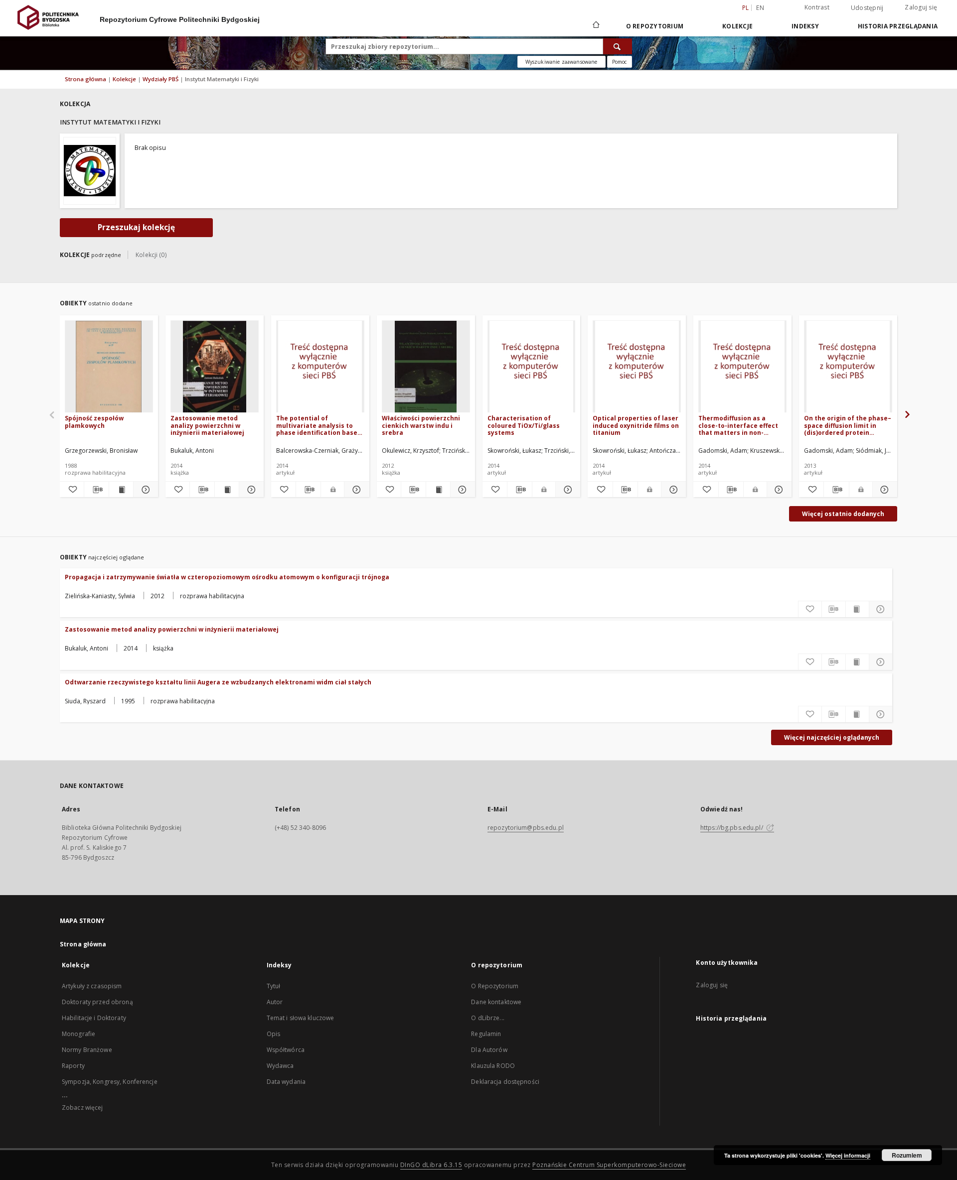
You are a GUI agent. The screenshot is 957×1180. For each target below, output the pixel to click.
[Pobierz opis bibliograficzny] (96, 489)
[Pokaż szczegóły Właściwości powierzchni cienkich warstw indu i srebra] (461, 489)
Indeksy (805, 26)
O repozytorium (655, 26)
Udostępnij (867, 8)
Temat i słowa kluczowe (300, 1018)
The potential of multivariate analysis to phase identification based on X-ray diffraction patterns (318, 425)
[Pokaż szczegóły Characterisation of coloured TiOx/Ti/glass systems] (566, 489)
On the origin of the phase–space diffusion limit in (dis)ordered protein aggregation (847, 425)
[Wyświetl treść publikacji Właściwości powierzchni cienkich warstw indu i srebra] (438, 489)
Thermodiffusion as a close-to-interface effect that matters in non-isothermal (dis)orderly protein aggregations (738, 425)
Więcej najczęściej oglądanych (831, 737)
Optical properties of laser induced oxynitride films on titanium (636, 425)
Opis (273, 1034)
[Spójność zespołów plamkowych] (109, 367)
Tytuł (274, 986)
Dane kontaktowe (496, 1002)
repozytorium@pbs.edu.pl (525, 827)
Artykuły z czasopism (92, 986)
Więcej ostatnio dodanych (843, 514)
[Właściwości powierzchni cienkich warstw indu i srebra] (426, 367)
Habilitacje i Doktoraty (94, 1018)
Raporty (73, 1065)
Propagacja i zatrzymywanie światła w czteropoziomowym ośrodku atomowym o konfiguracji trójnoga (227, 577)
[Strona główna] (595, 26)
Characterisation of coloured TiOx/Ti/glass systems (523, 425)
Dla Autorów (489, 1050)
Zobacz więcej (82, 1107)
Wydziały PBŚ (161, 79)
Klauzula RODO (493, 1065)
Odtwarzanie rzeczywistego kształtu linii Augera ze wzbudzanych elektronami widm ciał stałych (218, 682)
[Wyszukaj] (617, 46)
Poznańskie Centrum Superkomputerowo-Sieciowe (609, 1165)
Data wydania (286, 1081)
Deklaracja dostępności (505, 1081)
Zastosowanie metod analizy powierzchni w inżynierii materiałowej (207, 425)
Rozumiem (907, 1155)
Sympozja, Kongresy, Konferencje (110, 1081)
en (760, 7)
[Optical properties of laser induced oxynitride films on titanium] (636, 367)
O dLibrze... (487, 1018)
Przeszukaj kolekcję (136, 227)
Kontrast (816, 7)
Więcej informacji (847, 1155)
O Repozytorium (494, 986)
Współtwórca (286, 1050)
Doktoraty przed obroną (97, 1002)
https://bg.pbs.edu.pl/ (732, 827)
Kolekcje (737, 26)
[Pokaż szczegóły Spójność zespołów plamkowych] (144, 489)
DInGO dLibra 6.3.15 (431, 1165)
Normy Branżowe (87, 1050)
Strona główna (85, 79)
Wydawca (280, 1065)
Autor (275, 1002)
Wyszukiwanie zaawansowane (561, 61)
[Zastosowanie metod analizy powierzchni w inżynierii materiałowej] (214, 367)
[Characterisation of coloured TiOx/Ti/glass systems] (531, 367)
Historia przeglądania (898, 26)
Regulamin (486, 1034)
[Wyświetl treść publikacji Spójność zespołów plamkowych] (121, 489)
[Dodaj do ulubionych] (72, 489)
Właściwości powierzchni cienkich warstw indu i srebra (421, 425)
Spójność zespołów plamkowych (94, 421)
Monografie (78, 1034)
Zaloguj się (921, 7)
